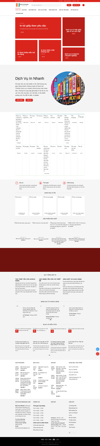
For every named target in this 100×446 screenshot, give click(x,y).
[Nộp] (60, 5)
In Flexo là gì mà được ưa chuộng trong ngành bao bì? (22, 342)
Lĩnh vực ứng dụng (64, 9)
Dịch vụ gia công (42, 9)
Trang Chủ (18, 9)
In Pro (70, 415)
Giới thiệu (61, 0)
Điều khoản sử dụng (38, 430)
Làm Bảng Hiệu (19, 13)
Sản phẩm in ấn (32, 9)
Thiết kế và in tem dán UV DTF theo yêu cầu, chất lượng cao (41, 342)
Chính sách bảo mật (38, 427)
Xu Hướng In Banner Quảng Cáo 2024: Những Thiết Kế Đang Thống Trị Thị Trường (58, 343)
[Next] (86, 203)
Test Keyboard (72, 422)
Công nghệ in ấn (53, 9)
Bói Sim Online (72, 417)
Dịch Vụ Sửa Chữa (73, 366)
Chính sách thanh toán (38, 425)
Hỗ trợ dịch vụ (74, 9)
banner (52, 349)
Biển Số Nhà (41, 237)
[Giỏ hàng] (83, 5)
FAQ (78, 0)
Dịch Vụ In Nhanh (73, 412)
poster (37, 95)
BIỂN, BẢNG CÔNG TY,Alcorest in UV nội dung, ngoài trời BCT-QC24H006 (77, 239)
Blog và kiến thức (67, 0)
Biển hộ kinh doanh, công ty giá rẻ (23, 238)
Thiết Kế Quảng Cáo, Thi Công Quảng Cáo (75, 378)
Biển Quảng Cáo (73, 410)
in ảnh (30, 95)
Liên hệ (74, 0)
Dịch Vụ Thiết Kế (73, 369)
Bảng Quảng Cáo (73, 408)
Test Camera (72, 427)
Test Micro (71, 424)
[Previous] (14, 203)
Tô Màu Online (72, 420)
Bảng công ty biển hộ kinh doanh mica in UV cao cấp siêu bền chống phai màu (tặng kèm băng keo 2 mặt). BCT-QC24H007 (59, 240)
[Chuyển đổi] (84, 372)
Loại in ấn (24, 9)
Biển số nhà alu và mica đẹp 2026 (41, 238)
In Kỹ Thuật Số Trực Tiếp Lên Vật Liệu (75, 342)
